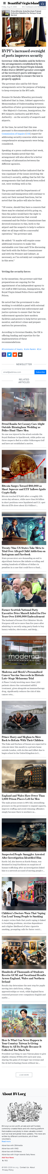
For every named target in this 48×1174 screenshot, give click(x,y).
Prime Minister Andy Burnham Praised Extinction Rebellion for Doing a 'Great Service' (26, 13)
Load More (24, 1075)
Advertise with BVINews (12, 1151)
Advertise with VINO (10, 1148)
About (32, 1167)
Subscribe (40, 372)
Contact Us (24, 1167)
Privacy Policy (8, 1170)
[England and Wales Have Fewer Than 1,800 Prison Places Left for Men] (24, 776)
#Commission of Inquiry (12, 349)
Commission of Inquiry (13, 134)
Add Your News (8, 1157)
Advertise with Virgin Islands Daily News (18, 1155)
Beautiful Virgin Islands (24, 3)
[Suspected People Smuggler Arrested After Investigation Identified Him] (24, 835)
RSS (6, 1160)
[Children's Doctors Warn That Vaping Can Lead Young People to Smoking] (24, 893)
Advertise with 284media (12, 1145)
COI (28, 134)
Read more (6, 1141)
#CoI (39, 349)
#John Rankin (30, 349)
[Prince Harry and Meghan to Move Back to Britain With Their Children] (24, 717)
